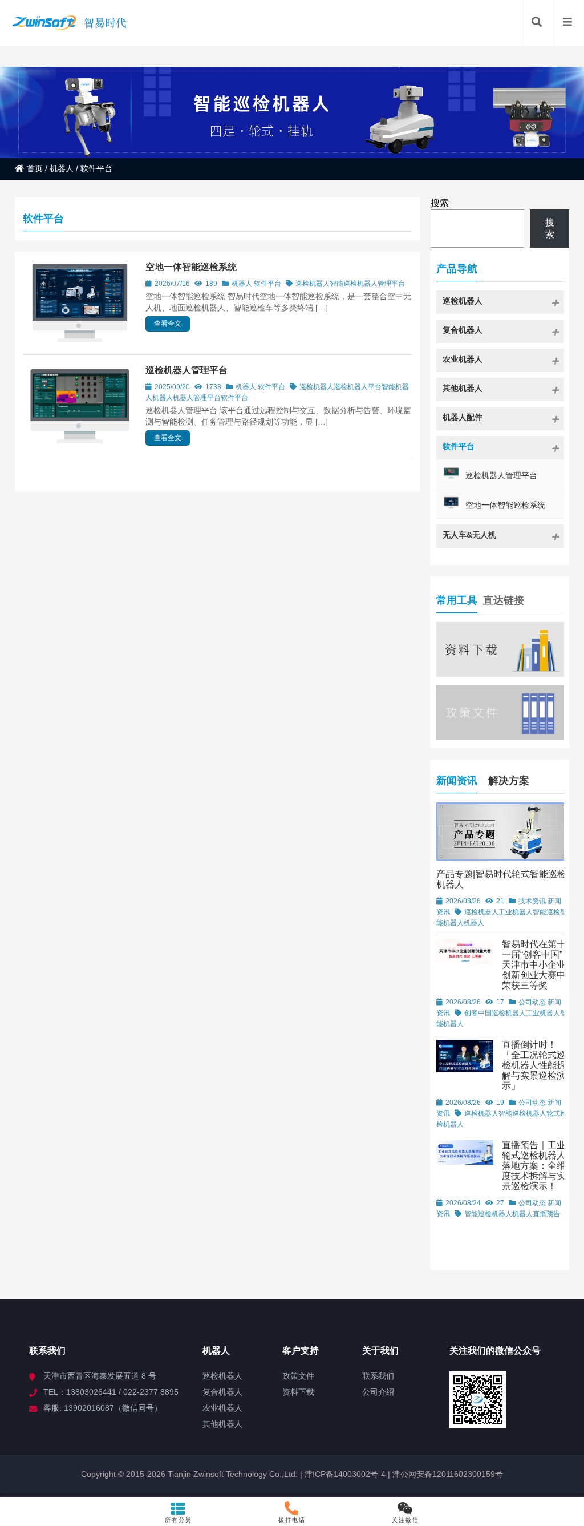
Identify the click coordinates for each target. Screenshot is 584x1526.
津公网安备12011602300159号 (447, 1474)
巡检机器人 (312, 284)
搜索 (440, 203)
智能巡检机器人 (488, 1214)
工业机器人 (515, 912)
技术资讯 (532, 901)
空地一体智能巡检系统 (191, 267)
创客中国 (478, 1013)
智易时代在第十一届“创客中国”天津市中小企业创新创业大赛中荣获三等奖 (534, 964)
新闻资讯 (456, 780)
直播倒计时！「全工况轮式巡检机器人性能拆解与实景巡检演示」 (534, 1065)
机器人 (62, 168)
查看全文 (167, 324)
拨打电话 (292, 1520)
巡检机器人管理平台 (186, 370)
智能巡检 (343, 284)
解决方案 (508, 780)
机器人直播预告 (536, 1214)
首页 (35, 168)
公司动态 (532, 1002)
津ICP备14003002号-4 (344, 1474)
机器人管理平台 (381, 284)
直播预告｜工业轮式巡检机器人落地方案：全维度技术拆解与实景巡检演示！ (534, 1165)
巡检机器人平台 (358, 387)
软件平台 (267, 284)
